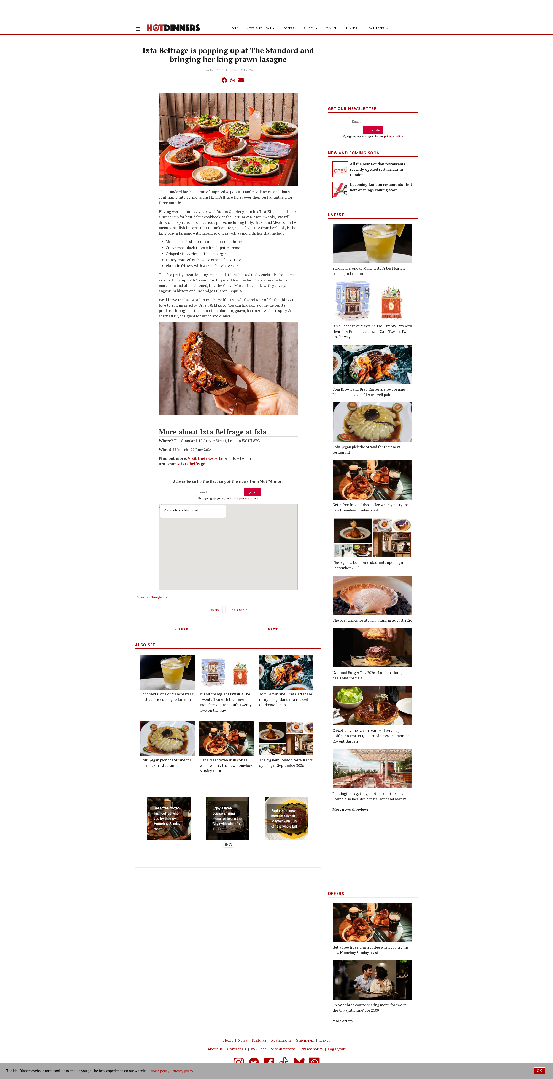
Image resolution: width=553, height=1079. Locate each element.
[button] (215, 80)
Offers (289, 28)
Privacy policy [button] (182, 1071)
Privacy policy (311, 1049)
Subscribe (373, 130)
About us (215, 1049)
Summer (352, 28)
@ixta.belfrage (191, 463)
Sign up (252, 492)
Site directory (283, 1049)
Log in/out (337, 1049)
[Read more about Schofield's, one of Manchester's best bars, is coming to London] (168, 672)
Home (234, 28)
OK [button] (539, 1071)
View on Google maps (154, 597)
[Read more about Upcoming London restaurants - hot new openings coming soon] (340, 190)
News (242, 1040)
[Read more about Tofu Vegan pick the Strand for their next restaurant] (168, 738)
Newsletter (375, 28)
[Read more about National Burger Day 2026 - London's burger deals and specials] (372, 647)
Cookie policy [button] (158, 1071)
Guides (309, 28)
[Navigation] (138, 29)
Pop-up (214, 609)
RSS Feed (259, 1049)
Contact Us (236, 1049)
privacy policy (248, 498)
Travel (331, 28)
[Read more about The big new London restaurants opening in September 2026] (286, 738)
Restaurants (281, 1040)
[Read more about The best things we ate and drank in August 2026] (372, 595)
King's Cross (238, 609)
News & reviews (259, 28)
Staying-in (305, 1040)
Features (259, 1040)
